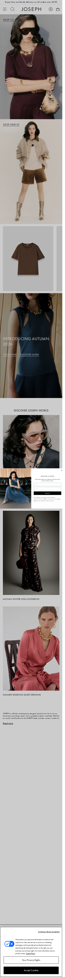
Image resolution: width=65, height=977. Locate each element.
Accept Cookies (31, 970)
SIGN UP (47, 493)
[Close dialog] (61, 470)
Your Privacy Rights (31, 960)
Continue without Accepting (49, 931)
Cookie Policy (30, 953)
